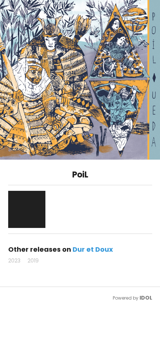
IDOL (146, 297)
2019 (33, 260)
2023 (14, 260)
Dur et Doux (93, 249)
